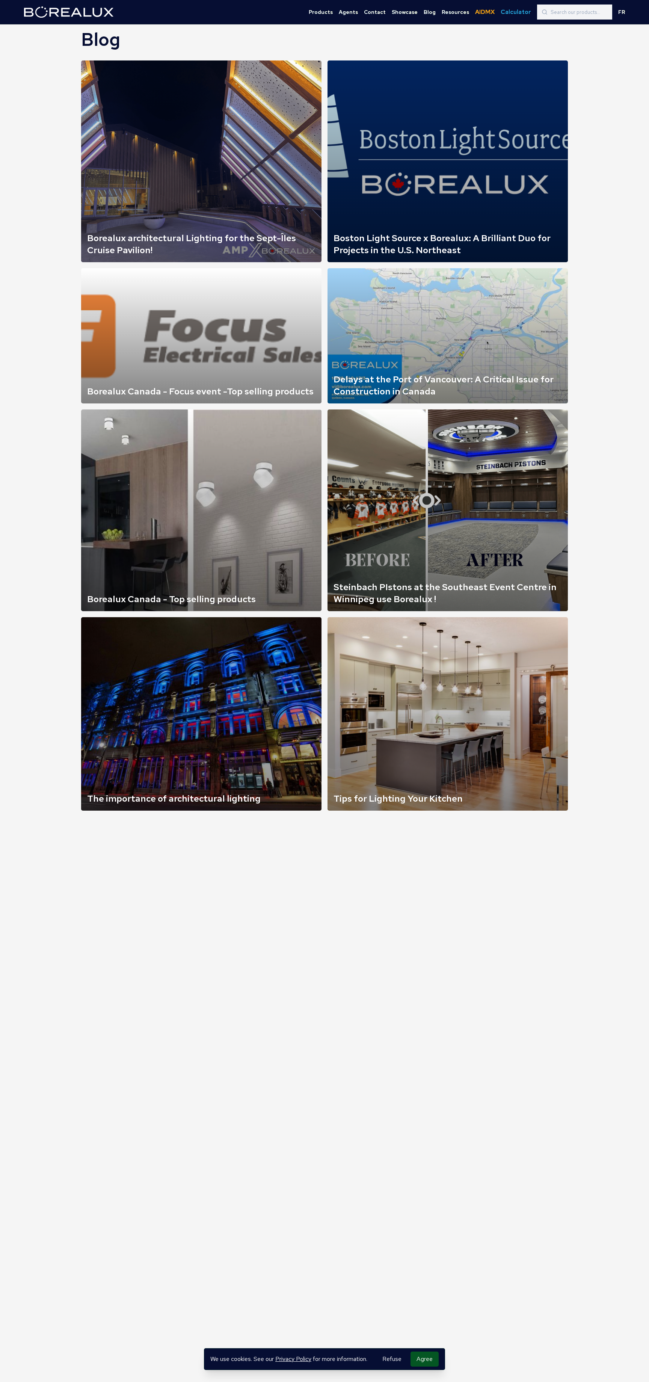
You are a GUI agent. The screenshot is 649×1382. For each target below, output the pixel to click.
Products (321, 12)
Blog (430, 12)
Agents (348, 12)
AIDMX (485, 12)
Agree (425, 1359)
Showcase (405, 12)
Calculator (516, 12)
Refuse (391, 1359)
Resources (455, 12)
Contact (375, 12)
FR (621, 12)
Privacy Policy (293, 1359)
